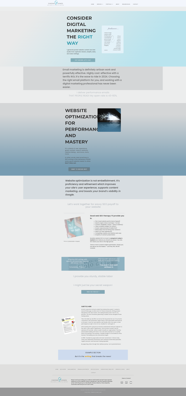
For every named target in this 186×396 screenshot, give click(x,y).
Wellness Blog (126, 4)
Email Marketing (72, 369)
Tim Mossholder (71, 241)
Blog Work (63, 369)
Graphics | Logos (120, 369)
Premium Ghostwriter (83, 369)
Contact (135, 4)
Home (92, 4)
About (117, 4)
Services (99, 4)
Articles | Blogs (95, 369)
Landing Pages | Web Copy (107, 369)
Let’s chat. (91, 384)
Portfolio (109, 4)
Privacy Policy (87, 392)
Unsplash (78, 241)
